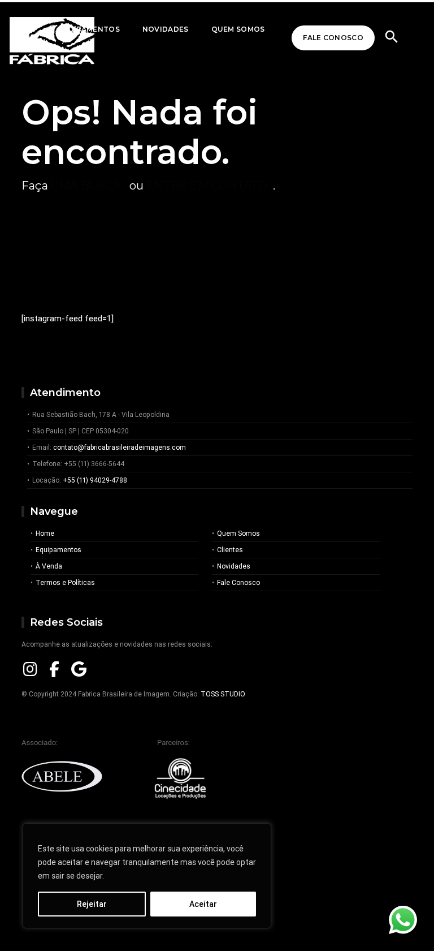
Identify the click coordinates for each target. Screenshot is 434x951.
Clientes (230, 549)
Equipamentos (58, 549)
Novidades (165, 29)
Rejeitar (92, 904)
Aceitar (203, 904)
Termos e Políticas (65, 582)
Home (45, 533)
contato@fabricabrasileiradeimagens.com (119, 447)
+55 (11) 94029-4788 (95, 480)
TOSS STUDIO (223, 694)
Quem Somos (238, 29)
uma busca (86, 185)
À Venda (49, 566)
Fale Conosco (333, 37)
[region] (147, 875)
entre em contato (206, 185)
